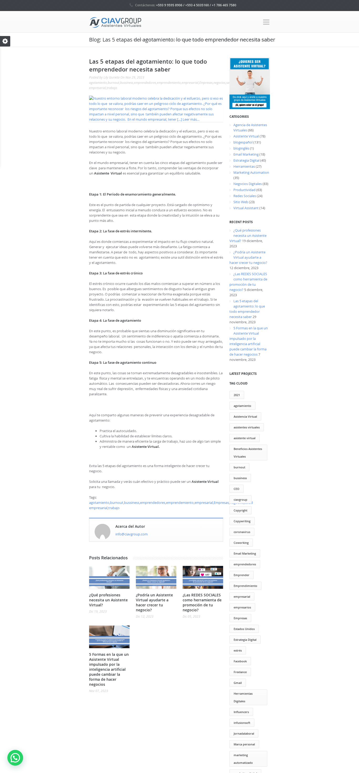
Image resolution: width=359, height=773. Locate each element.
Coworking (241, 543)
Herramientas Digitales (243, 697)
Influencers (241, 712)
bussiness (126, 82)
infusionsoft (242, 723)
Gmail (238, 683)
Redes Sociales (244, 195)
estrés (238, 650)
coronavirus (242, 532)
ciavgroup (240, 499)
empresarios (242, 607)
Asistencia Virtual (245, 416)
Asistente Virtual (246, 136)
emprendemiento (169, 82)
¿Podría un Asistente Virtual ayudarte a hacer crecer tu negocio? (154, 602)
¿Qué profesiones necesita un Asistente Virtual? (108, 599)
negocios (219, 82)
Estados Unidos (244, 629)
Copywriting (242, 521)
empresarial (190, 82)
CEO (236, 489)
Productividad (244, 189)
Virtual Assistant (246, 208)
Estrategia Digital (246, 160)
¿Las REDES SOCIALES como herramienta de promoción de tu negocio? (202, 602)
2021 (237, 395)
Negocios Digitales (247, 183)
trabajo (112, 88)
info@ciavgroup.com (131, 534)
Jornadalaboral (244, 733)
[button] (15, 758)
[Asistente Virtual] (115, 22)
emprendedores (145, 82)
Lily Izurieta (112, 77)
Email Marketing (246, 154)
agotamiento (98, 82)
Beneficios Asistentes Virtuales (248, 452)
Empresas (206, 82)
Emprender (241, 575)
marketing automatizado (243, 759)
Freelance (240, 672)
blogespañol (243, 142)
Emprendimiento (245, 586)
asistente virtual (244, 438)
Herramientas (244, 166)
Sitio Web (240, 201)
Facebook (240, 661)
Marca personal (244, 744)
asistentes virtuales (247, 427)
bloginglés (241, 148)
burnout (113, 82)
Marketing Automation (251, 172)
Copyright (240, 510)
